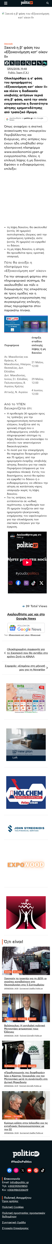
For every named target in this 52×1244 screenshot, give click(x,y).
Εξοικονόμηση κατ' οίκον (19, 635)
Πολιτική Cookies (13, 1207)
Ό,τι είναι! (18, 972)
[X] (12, 63)
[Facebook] (6, 63)
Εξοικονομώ (35, 635)
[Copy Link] (39, 63)
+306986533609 (17, 1190)
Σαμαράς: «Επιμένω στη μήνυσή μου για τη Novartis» (25, 668)
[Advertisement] (26, 199)
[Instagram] (17, 63)
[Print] (33, 63)
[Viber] (28, 63)
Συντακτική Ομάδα (14, 1222)
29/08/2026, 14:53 (11, 988)
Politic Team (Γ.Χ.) (18, 73)
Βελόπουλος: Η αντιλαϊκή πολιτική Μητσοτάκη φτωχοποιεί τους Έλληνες (24, 1028)
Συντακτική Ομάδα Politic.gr (31, 988)
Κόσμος (8, 1116)
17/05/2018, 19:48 (17, 69)
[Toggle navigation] (5, 3)
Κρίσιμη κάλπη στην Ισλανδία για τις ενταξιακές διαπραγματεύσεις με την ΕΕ (26, 1126)
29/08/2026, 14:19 (11, 1086)
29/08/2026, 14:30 (11, 1035)
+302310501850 (17, 1186)
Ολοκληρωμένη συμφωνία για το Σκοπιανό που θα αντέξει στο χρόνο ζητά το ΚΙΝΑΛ (27, 653)
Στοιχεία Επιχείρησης (15, 1228)
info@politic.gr (19, 1182)
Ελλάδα (8, 972)
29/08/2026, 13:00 (11, 1133)
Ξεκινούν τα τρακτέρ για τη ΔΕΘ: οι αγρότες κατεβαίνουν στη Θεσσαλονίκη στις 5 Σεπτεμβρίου (25, 981)
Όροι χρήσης (10, 1201)
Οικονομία (8, 44)
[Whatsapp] (23, 63)
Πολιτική (32, 1019)
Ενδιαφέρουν (10, 1019)
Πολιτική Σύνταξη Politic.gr (31, 1035)
